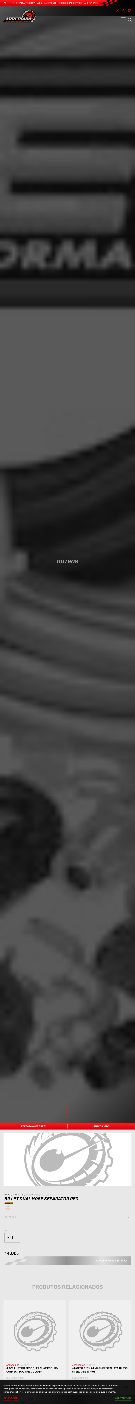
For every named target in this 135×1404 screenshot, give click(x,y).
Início (8, 1195)
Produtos (19, 1195)
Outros (46, 1195)
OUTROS (25, 1365)
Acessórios (33, 1195)
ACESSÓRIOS (13, 1365)
